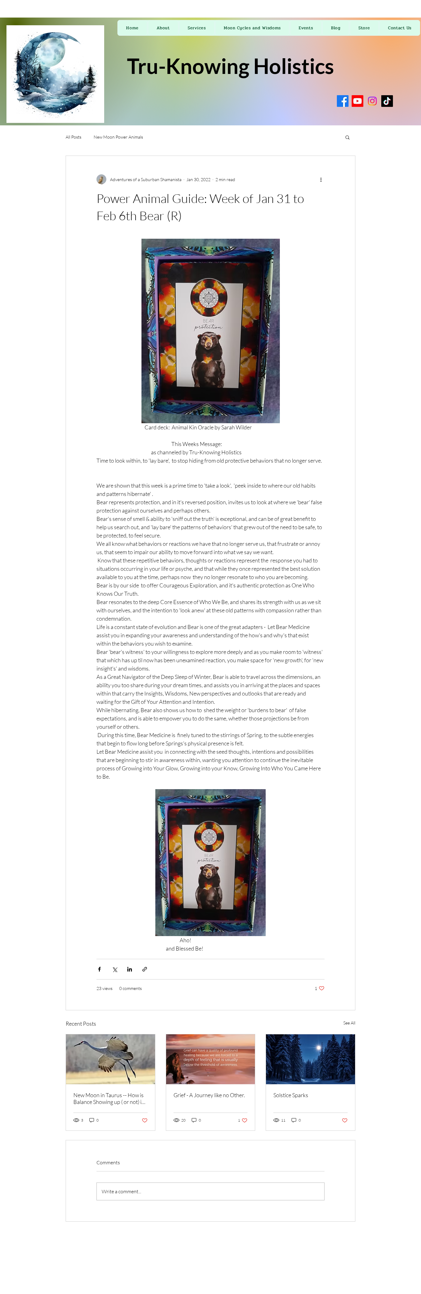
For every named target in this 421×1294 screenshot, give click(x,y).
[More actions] (321, 179)
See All (349, 1022)
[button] (347, 137)
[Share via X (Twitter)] (114, 969)
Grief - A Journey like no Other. (209, 1095)
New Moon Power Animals (118, 137)
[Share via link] (145, 969)
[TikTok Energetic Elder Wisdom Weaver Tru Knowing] (387, 101)
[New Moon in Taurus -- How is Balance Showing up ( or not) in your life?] (110, 1059)
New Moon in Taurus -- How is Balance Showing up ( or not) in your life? (109, 1098)
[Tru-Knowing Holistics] (343, 101)
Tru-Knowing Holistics (230, 65)
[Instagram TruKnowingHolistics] (372, 101)
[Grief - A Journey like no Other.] (210, 1059)
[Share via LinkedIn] (130, 969)
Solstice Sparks (290, 1095)
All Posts (73, 137)
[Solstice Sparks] (310, 1059)
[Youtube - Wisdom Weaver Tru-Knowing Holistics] (357, 101)
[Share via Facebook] (99, 969)
